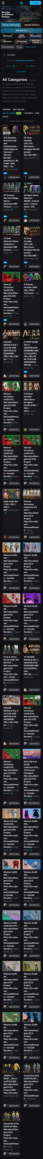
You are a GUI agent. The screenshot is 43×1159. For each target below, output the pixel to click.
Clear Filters (21, 72)
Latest (5, 117)
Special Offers (11, 113)
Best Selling (18, 109)
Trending (6, 109)
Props (19, 47)
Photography (8, 47)
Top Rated (28, 113)
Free (37, 113)
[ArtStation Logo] (21, 2)
